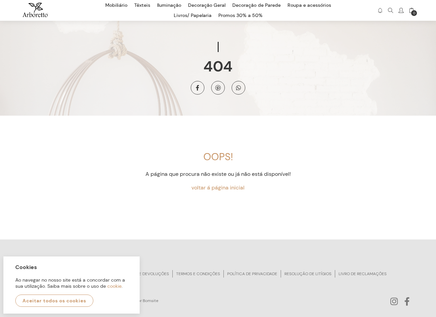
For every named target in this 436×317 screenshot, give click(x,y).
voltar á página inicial (218, 187)
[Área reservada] (401, 10)
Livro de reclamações (363, 274)
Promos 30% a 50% (240, 15)
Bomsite (150, 300)
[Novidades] (380, 10)
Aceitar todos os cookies (54, 301)
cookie (114, 286)
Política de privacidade (252, 274)
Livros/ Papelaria (193, 15)
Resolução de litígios (307, 274)
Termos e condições (198, 274)
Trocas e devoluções (145, 274)
